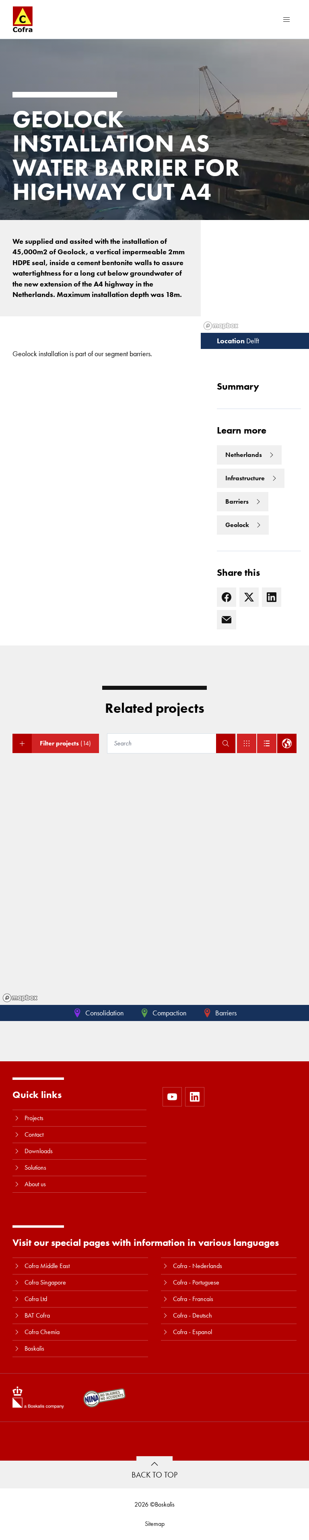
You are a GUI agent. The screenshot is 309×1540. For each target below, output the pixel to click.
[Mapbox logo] (20, 997)
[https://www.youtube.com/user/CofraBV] (172, 1096)
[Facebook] (226, 597)
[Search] (225, 743)
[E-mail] (226, 619)
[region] (154, 887)
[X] (249, 597)
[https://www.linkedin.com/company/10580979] (194, 1096)
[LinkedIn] (271, 597)
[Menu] (286, 19)
